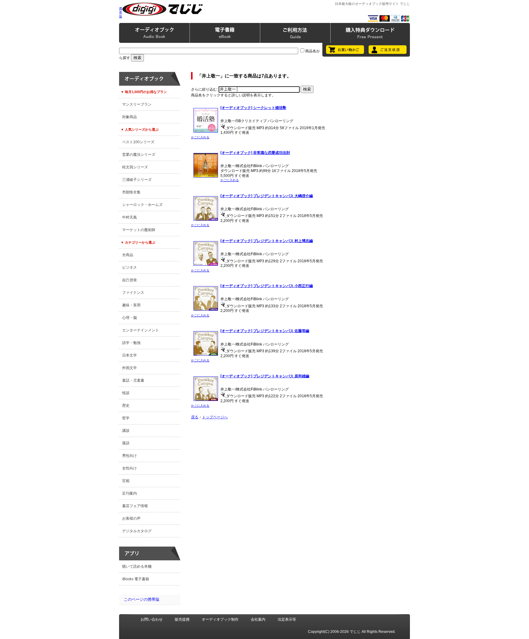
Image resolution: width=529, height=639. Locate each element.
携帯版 (120, 12)
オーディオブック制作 (220, 619)
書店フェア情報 (135, 506)
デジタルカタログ (137, 531)
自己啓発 (129, 280)
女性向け (129, 468)
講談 (125, 430)
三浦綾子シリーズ (137, 179)
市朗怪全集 (131, 192)
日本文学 (129, 355)
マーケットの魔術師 (138, 230)
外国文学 (129, 368)
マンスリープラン (137, 104)
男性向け (129, 456)
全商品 (127, 255)
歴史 (125, 405)
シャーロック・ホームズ (142, 205)
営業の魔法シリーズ (138, 154)
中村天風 (129, 217)
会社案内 (258, 619)
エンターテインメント (140, 330)
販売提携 (182, 619)
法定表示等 (287, 619)
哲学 (125, 418)
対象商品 (129, 117)
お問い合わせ (152, 619)
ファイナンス (133, 292)
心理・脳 (129, 318)
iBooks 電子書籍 (135, 579)
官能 (125, 481)
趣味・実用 (131, 305)
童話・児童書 (133, 380)
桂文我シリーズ (135, 167)
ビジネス (129, 267)
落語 (125, 443)
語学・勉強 (131, 343)
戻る (194, 417)
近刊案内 (129, 493)
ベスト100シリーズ (138, 142)
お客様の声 (131, 518)
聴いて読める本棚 (137, 566)
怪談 (125, 393)
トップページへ (215, 417)
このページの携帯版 (141, 599)
